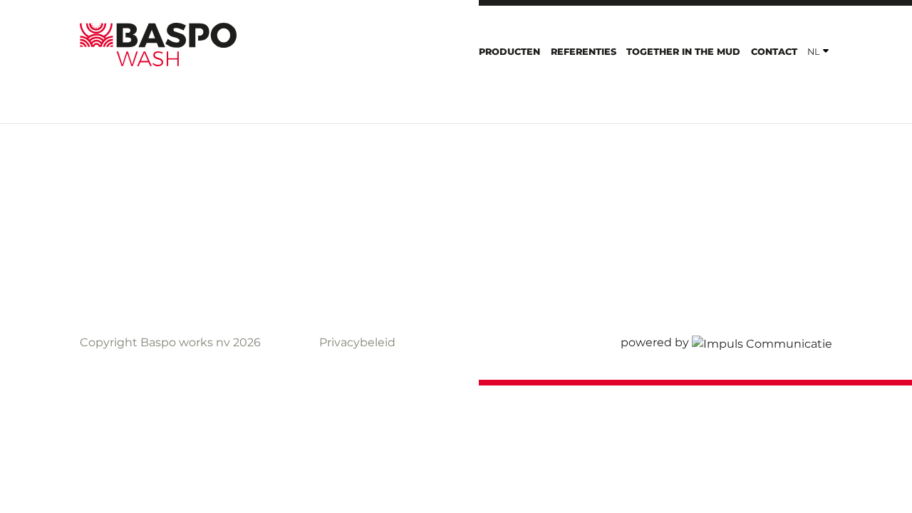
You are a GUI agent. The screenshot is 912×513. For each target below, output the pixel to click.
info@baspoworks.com (384, 268)
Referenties (583, 51)
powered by (655, 342)
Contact (774, 51)
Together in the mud (683, 51)
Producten (509, 51)
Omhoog (789, 222)
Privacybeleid (357, 342)
